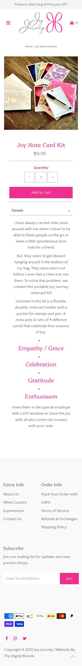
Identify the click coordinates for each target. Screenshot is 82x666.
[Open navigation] (8, 23)
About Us (11, 494)
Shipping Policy (54, 527)
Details (17, 210)
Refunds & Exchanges (59, 519)
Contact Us (12, 519)
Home (29, 46)
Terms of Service (55, 511)
